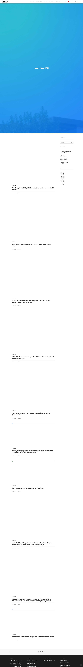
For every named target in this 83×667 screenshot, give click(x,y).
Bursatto (32, 1)
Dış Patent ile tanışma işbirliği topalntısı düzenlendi (27, 488)
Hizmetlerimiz (39, 1)
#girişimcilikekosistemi (65, 662)
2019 (62, 180)
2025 (62, 172)
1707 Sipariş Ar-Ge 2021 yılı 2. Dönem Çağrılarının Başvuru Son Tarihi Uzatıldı (33, 189)
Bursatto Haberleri (64, 152)
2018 (62, 181)
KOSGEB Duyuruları (64, 159)
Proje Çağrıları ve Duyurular (66, 151)
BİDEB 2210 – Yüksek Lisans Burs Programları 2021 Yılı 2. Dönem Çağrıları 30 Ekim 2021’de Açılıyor (31, 301)
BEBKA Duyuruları (64, 158)
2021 (62, 177)
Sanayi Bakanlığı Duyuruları (65, 156)
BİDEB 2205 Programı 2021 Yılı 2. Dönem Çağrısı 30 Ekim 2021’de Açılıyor (31, 245)
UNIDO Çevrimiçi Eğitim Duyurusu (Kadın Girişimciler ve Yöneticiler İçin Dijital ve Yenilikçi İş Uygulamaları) (32, 451)
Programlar (58, 1)
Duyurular (62, 155)
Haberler (45, 1)
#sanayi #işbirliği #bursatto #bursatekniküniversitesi (65, 666)
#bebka (62, 660)
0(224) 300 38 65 (18, 664)
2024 (62, 173)
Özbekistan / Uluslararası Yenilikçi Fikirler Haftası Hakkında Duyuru (33, 637)
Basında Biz (63, 154)
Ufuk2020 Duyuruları (64, 162)
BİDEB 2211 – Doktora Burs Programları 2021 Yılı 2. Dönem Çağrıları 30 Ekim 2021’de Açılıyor (33, 357)
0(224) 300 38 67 (18, 666)
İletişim (64, 1)
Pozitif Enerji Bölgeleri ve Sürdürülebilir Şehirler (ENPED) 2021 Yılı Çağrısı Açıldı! (31, 414)
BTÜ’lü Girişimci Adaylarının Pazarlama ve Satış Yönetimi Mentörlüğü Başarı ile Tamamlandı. (32, 662)
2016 (62, 184)
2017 (62, 183)
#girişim (65, 660)
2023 (62, 174)
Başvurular (51, 1)
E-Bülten (62, 163)
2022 (62, 176)
